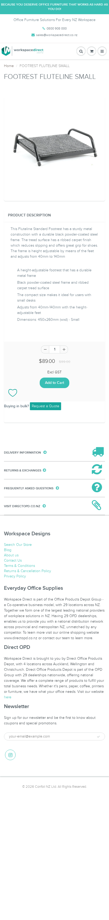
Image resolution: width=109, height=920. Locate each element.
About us (11, 555)
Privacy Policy (15, 576)
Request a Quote (45, 406)
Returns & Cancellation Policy (27, 571)
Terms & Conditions (19, 565)
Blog (7, 550)
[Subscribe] (98, 737)
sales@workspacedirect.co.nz (57, 35)
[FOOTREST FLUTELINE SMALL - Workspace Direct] (54, 148)
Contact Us (13, 560)
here (7, 697)
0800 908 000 (57, 28)
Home (9, 66)
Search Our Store (18, 544)
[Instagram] (10, 755)
